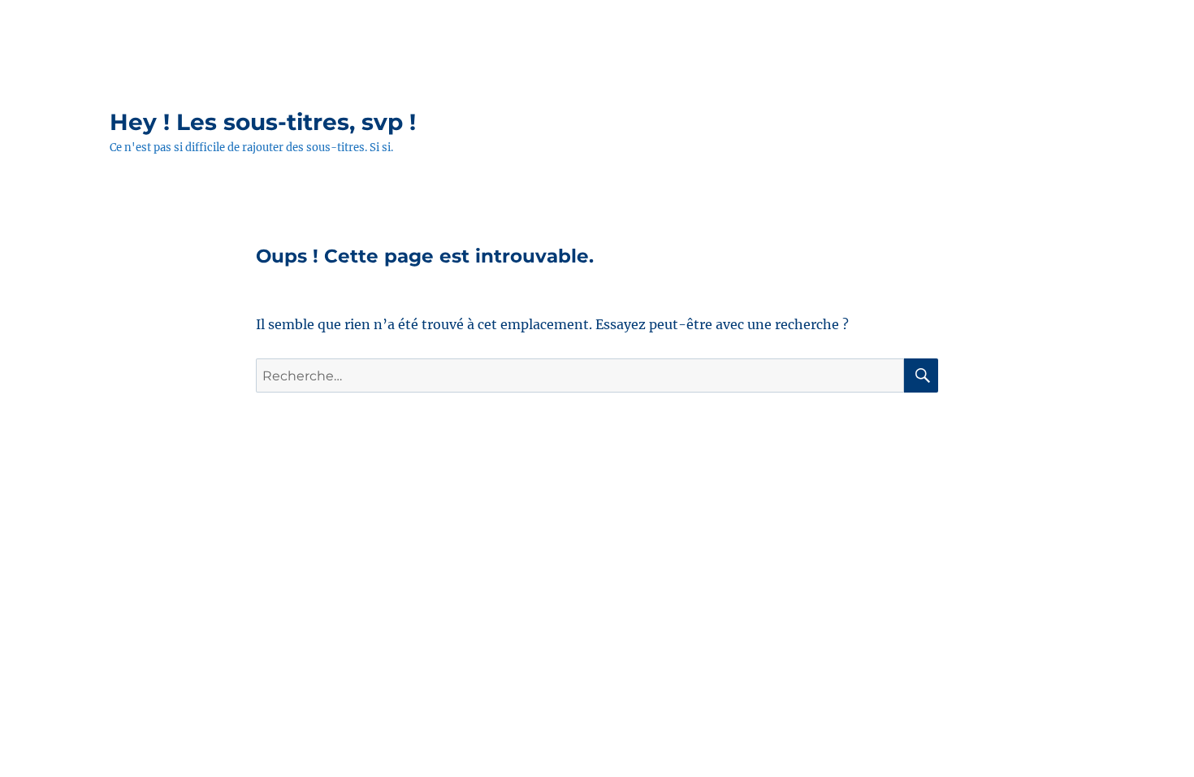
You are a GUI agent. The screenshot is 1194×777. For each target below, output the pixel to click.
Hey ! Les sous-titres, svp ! (263, 122)
